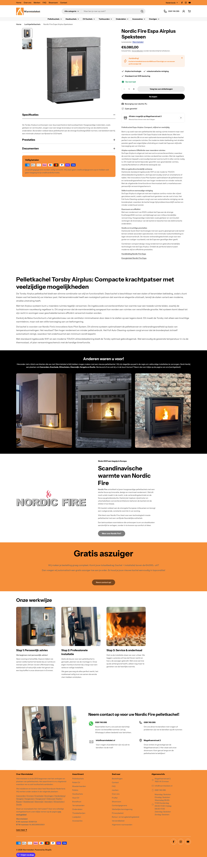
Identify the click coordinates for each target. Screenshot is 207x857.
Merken (37, 2)
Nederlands (170, 3)
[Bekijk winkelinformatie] (181, 118)
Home (18, 2)
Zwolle (19, 804)
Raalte (59, 799)
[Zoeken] (142, 11)
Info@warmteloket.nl (163, 786)
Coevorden (21, 796)
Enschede (39, 796)
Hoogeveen (30, 799)
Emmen (30, 796)
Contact (63, 2)
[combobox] (103, 11)
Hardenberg (60, 796)
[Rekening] (183, 11)
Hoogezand (40, 799)
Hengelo (20, 799)
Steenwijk (39, 801)
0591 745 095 (160, 790)
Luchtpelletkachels (32, 24)
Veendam (48, 801)
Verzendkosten (137, 51)
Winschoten (59, 801)
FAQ (44, 2)
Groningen (49, 796)
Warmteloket (138, 42)
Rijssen (19, 801)
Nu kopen (153, 96)
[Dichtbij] (182, 58)
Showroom (53, 2)
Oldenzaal (50, 799)
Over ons (27, 2)
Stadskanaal (28, 801)
